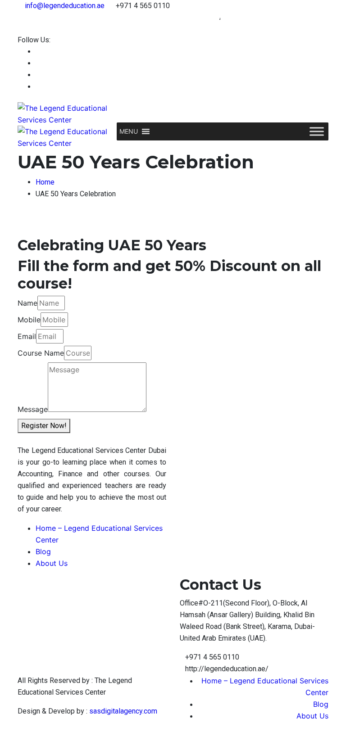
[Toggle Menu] (317, 131)
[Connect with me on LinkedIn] (38, 63)
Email (27, 336)
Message (33, 409)
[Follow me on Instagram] (38, 86)
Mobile (29, 319)
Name (27, 302)
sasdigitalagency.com (123, 711)
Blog (43, 551)
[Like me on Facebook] (38, 51)
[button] (128, 131)
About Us (52, 563)
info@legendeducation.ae (65, 5)
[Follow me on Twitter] (38, 75)
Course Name (41, 352)
